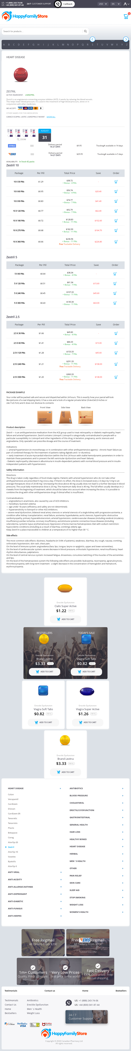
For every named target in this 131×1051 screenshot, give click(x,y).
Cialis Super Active (66, 606)
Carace (9, 117)
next (126, 39)
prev (93, 39)
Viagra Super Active (87, 709)
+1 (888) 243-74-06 (14, 2)
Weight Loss (33, 1013)
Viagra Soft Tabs (86, 659)
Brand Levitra (44, 659)
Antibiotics (32, 1000)
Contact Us (50, 990)
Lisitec (24, 117)
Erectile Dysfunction (65, 602)
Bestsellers (121, 990)
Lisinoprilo (32, 117)
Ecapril (16, 117)
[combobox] (103, 4)
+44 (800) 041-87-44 (15, 5)
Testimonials (11, 990)
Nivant (41, 117)
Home (85, 990)
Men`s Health (34, 1008)
